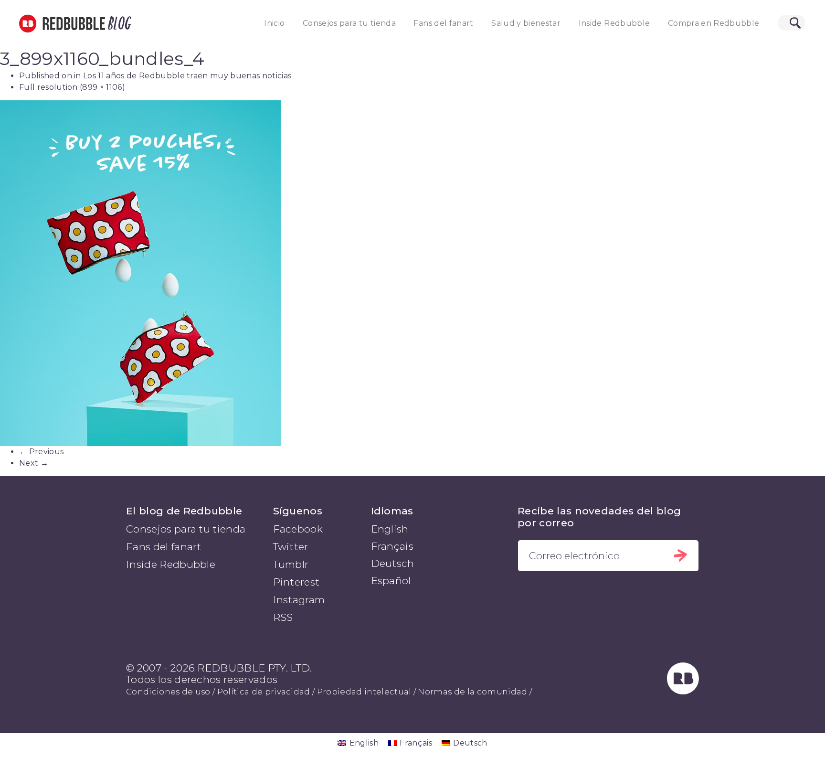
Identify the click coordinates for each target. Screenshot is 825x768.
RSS (283, 617)
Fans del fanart (443, 23)
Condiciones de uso (168, 691)
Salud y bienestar (526, 23)
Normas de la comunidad (472, 691)
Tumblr (291, 564)
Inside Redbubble (614, 23)
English (390, 529)
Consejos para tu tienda (349, 23)
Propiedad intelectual (364, 691)
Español (391, 581)
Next (33, 463)
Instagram (299, 600)
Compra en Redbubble (714, 23)
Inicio (274, 23)
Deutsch (392, 563)
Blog (118, 23)
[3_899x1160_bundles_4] (412, 273)
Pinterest (296, 582)
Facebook (298, 529)
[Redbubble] (683, 691)
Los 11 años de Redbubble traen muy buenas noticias (187, 75)
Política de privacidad (263, 691)
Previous (41, 451)
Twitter (290, 547)
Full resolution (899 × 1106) (72, 87)
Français (392, 546)
